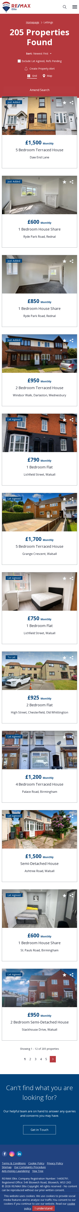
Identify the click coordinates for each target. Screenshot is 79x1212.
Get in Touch (39, 1130)
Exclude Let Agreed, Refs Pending (42, 61)
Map (49, 75)
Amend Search (39, 90)
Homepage (32, 22)
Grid (34, 75)
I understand (43, 1208)
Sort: (29, 53)
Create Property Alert (42, 68)
